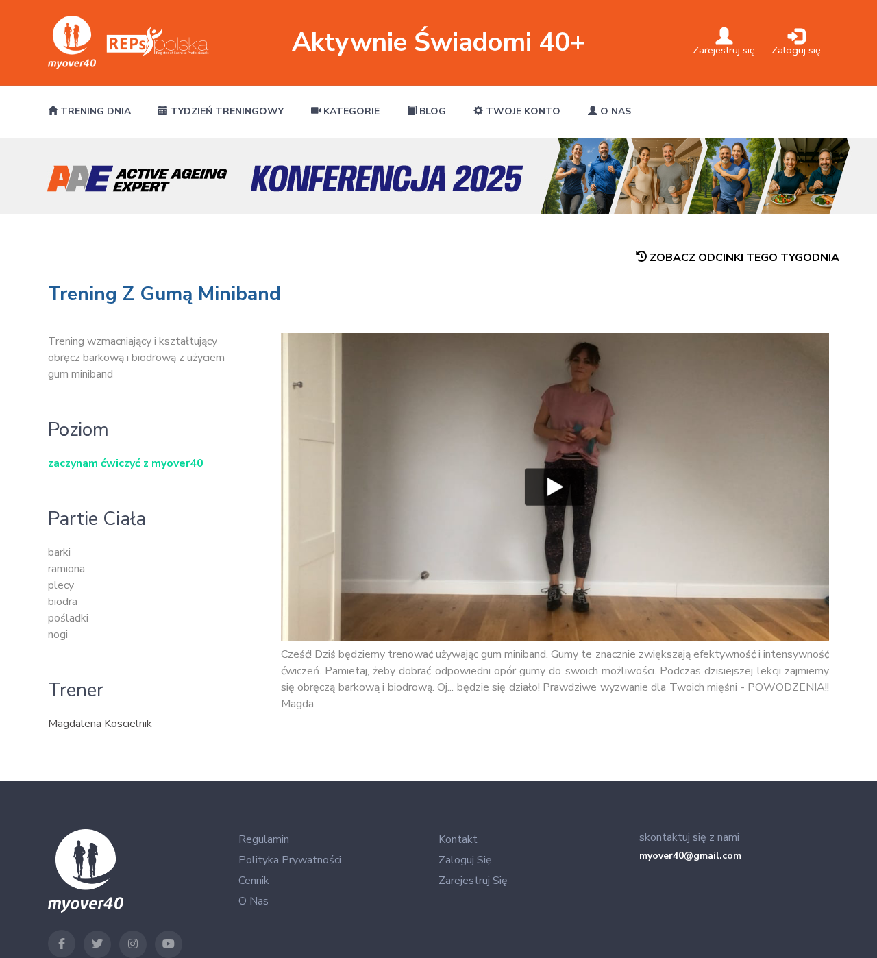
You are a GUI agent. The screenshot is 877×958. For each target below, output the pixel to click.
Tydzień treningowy (226, 111)
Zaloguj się (465, 860)
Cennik (253, 880)
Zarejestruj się (473, 880)
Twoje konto (521, 111)
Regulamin (263, 839)
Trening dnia (94, 111)
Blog (431, 111)
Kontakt (458, 839)
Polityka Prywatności (289, 860)
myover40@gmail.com (690, 855)
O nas (614, 111)
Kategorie (350, 111)
